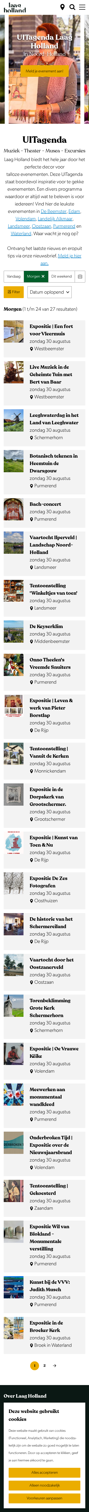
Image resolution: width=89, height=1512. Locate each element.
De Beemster (54, 211)
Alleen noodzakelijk (44, 1485)
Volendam (26, 219)
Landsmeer (19, 226)
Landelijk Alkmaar (55, 219)
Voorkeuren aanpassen (44, 1498)
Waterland (21, 234)
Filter (15, 292)
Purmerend (64, 226)
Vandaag (14, 276)
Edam (74, 211)
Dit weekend (61, 276)
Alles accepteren (44, 1472)
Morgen (33, 278)
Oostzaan (41, 226)
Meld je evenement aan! (45, 71)
